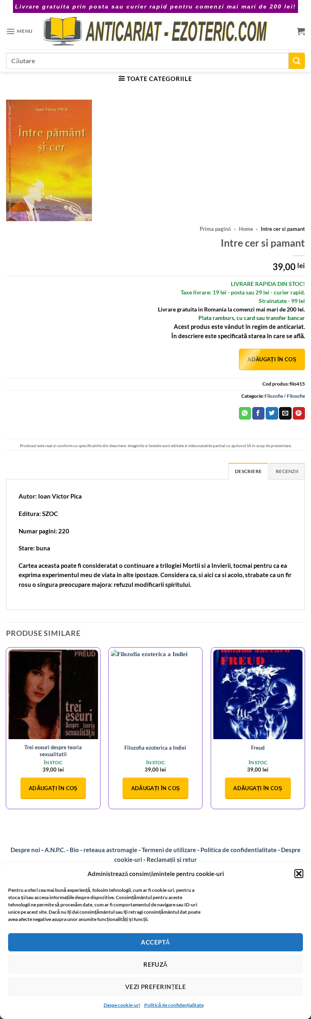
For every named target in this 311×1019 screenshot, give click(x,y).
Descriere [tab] (248, 471)
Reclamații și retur (172, 859)
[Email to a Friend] (285, 413)
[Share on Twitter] (272, 413)
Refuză (155, 964)
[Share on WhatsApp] (245, 413)
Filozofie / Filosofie (284, 396)
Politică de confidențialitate (174, 1005)
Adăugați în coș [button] (53, 788)
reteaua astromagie (110, 849)
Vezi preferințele (155, 986)
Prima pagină (215, 229)
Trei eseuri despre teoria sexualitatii (53, 750)
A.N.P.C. (55, 849)
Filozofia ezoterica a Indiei (155, 747)
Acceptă (155, 942)
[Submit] (297, 60)
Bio (74, 849)
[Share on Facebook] (258, 413)
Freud (257, 747)
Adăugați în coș (271, 359)
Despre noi (25, 849)
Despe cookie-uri (122, 1005)
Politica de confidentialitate (238, 849)
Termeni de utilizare (169, 849)
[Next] (304, 731)
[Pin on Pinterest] (299, 413)
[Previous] (6, 731)
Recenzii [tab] (287, 471)
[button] (299, 874)
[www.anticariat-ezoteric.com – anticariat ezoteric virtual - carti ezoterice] (155, 31)
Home (246, 229)
